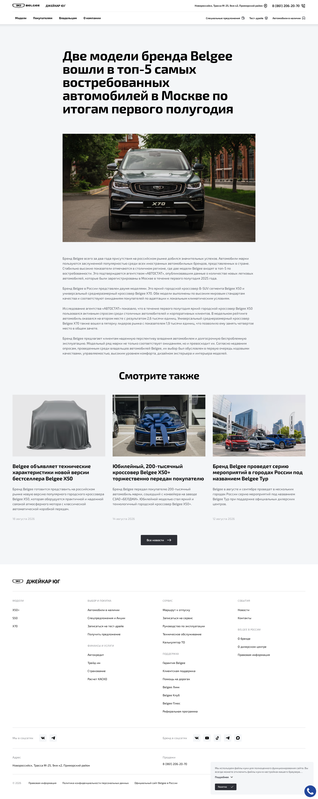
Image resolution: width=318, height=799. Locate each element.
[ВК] (43, 738)
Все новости (155, 540)
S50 (15, 618)
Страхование (97, 671)
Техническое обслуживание (182, 634)
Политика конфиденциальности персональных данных (95, 782)
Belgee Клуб (171, 695)
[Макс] (238, 738)
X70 (15, 626)
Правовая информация (254, 654)
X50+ (16, 610)
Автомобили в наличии (103, 610)
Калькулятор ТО (174, 642)
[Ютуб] (207, 738)
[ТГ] (53, 738)
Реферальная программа (180, 711)
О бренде (244, 638)
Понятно (222, 786)
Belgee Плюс (171, 703)
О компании (92, 18)
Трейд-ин (94, 662)
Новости (243, 610)
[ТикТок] (217, 738)
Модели (20, 18)
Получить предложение (104, 634)
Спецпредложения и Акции (106, 618)
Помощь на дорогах (176, 679)
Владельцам (68, 18)
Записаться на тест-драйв (106, 626)
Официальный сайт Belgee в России (156, 782)
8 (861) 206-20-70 (175, 764)
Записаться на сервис (178, 618)
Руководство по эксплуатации (184, 626)
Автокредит (96, 654)
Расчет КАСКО (97, 679)
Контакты (244, 618)
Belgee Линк (171, 687)
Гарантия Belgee (174, 662)
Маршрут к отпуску (176, 610)
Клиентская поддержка (179, 671)
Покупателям (42, 18)
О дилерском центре (252, 646)
